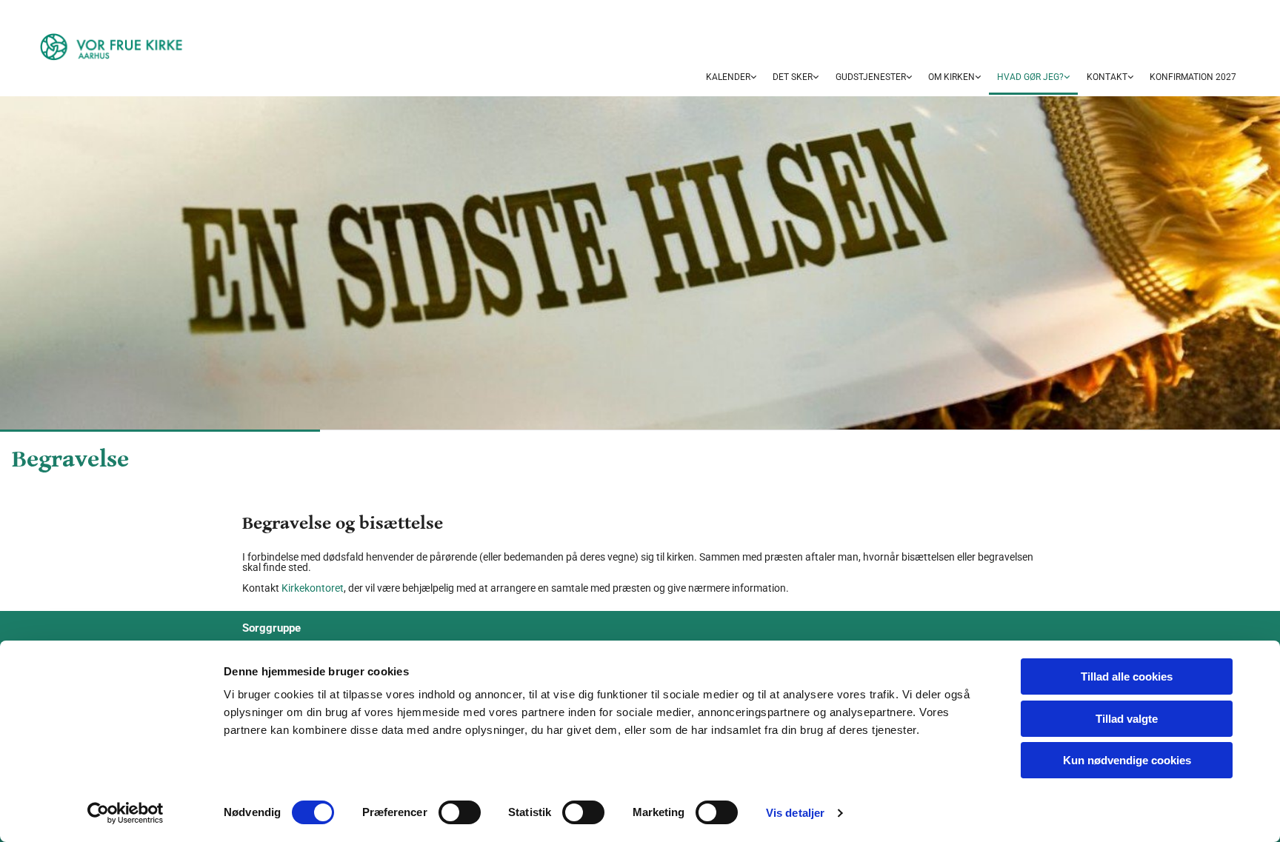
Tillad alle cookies (1127, 676)
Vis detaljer (795, 812)
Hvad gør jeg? (1030, 77)
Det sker (793, 77)
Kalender (728, 77)
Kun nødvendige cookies (1127, 760)
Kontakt (1107, 77)
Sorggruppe (271, 628)
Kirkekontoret (312, 588)
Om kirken (951, 77)
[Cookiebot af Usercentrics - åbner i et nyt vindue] (125, 813)
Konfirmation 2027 (1193, 77)
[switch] (460, 812)
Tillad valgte (1127, 718)
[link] (731, 78)
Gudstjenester (871, 77)
